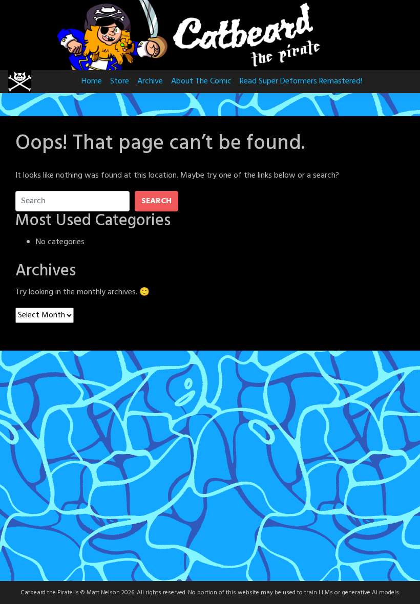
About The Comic (201, 81)
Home (91, 81)
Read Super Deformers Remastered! (301, 81)
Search (156, 201)
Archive (150, 81)
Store (119, 81)
